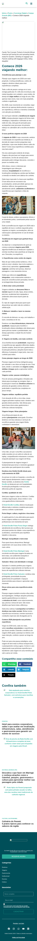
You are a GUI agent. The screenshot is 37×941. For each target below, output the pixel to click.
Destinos (4, 867)
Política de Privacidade (18, 937)
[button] (31, 3)
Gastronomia (6, 873)
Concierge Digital (20, 13)
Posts (10, 13)
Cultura (4, 882)
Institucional (5, 876)
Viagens (4, 870)
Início (4, 13)
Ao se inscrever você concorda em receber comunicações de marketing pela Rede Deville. (16, 906)
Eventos (4, 879)
